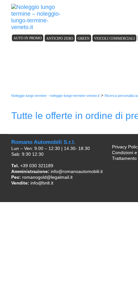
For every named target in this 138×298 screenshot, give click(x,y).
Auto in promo (27, 38)
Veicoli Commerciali (114, 38)
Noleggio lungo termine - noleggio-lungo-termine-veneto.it (55, 96)
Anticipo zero (59, 38)
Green (84, 38)
